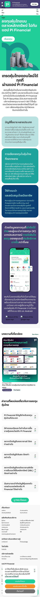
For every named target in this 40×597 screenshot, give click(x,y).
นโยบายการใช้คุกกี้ (12, 576)
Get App (34, 4)
